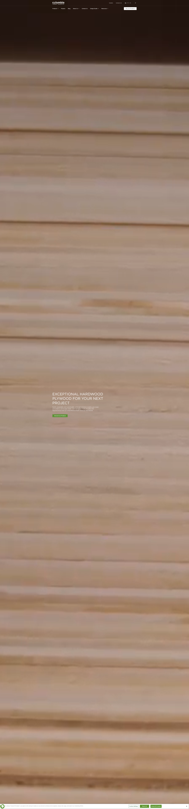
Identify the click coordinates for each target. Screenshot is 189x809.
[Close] (186, 806)
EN (125, 2)
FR (128, 2)
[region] (94, 806)
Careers (111, 3)
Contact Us (119, 3)
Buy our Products (130, 8)
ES (130, 2)
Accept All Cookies (156, 806)
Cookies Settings (133, 806)
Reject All (144, 806)
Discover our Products (60, 415)
